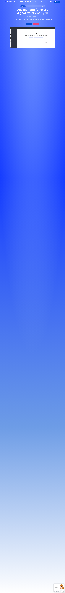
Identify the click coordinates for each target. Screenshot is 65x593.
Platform (16, 1)
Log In (51, 1)
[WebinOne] (8, 2)
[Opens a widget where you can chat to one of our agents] (59, 588)
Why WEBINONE (28, 1)
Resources (35, 1)
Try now (57, 1)
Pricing (41, 1)
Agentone (22, 1)
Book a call (36, 23)
